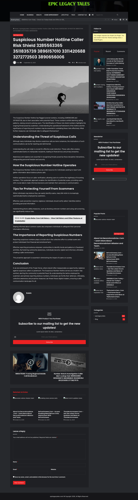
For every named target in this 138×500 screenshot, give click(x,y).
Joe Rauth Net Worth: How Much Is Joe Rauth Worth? (114, 121)
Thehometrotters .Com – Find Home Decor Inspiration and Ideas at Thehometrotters (115, 293)
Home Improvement (51, 15)
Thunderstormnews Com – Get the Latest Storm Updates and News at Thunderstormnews (73, 414)
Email (15, 469)
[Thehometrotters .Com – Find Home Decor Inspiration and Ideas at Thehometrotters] (99, 293)
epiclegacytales (24, 28)
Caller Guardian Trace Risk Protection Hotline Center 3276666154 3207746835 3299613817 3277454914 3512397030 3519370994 (115, 74)
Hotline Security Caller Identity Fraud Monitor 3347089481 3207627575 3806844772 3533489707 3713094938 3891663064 (115, 108)
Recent (108, 51)
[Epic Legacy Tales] (69, 4)
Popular (97, 51)
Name (15, 462)
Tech (73, 15)
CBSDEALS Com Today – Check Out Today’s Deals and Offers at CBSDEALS (45, 19)
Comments (121, 51)
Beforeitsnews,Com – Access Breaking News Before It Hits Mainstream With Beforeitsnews (49, 414)
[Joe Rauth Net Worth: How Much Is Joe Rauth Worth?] (99, 122)
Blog (96, 319)
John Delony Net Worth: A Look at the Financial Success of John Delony (115, 61)
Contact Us (82, 15)
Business (30, 15)
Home (22, 15)
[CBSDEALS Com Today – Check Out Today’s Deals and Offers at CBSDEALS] (99, 281)
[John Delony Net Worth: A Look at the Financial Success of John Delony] (99, 61)
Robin (29, 293)
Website (53, 469)
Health (39, 15)
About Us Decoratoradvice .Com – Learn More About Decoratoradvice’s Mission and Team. (23, 414)
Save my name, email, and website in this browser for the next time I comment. (40, 477)
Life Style (64, 15)
